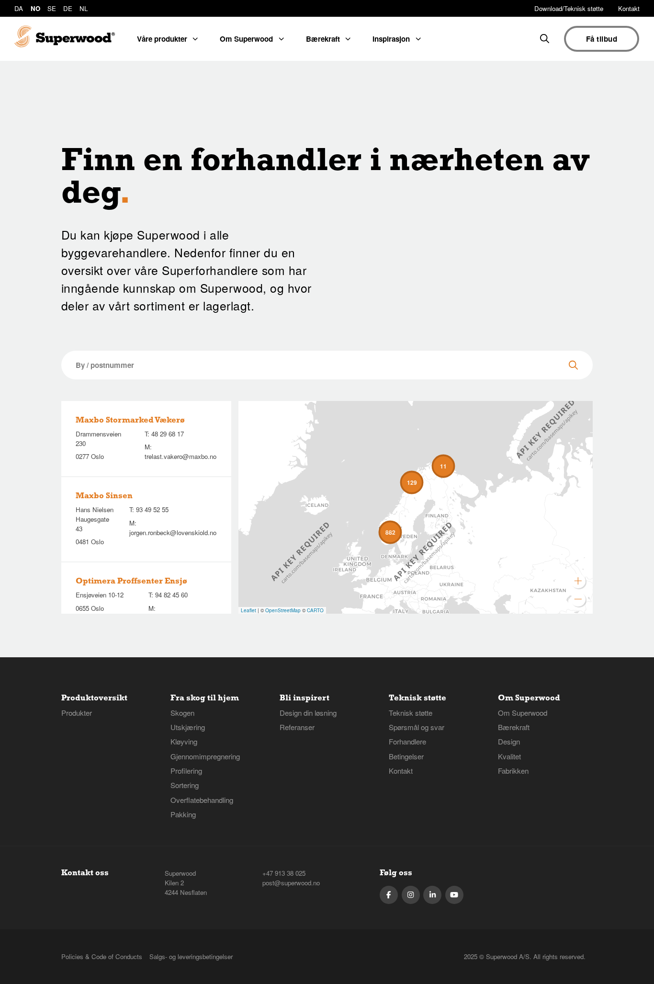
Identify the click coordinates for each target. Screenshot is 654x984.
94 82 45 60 (171, 594)
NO (35, 8)
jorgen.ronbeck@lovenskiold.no (172, 532)
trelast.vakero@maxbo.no (180, 456)
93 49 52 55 (152, 509)
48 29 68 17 (167, 433)
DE (67, 8)
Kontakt (629, 8)
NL (83, 8)
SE (51, 8)
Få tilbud (601, 39)
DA (18, 8)
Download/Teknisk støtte (568, 8)
